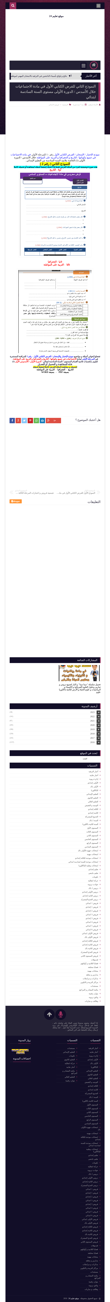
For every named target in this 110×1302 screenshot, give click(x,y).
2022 (92, 716)
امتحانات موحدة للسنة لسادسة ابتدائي (83, 862)
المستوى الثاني (92, 836)
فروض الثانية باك (91, 948)
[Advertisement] (55, 393)
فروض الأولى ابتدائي (90, 933)
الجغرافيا (61, 369)
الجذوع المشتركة (91, 817)
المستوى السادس (91, 847)
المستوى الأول (92, 828)
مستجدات (94, 986)
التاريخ (71, 369)
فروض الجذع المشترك (89, 952)
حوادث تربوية (93, 884)
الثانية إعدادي (93, 813)
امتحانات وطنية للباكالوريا (88, 866)
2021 (92, 721)
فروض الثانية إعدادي (90, 945)
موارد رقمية (93, 994)
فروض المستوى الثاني (89, 956)
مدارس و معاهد (92, 975)
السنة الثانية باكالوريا (90, 824)
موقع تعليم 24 (56, 16)
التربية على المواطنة (46, 369)
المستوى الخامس (91, 839)
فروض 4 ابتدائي (92, 922)
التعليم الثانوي (93, 798)
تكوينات (95, 877)
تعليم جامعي (93, 873)
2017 (92, 738)
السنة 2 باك (93, 820)
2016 (92, 742)
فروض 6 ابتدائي (54, 105)
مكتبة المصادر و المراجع (88, 990)
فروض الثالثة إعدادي (90, 941)
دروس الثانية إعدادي (90, 896)
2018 (92, 734)
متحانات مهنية (92, 971)
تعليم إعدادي (93, 869)
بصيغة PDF (64, 372)
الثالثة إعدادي (93, 809)
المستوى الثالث (92, 832)
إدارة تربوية (93, 779)
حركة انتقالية (93, 881)
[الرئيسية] (94, 65)
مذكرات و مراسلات (90, 979)
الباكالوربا (94, 790)
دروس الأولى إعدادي (90, 892)
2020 (92, 725)
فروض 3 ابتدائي (92, 915)
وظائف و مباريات (91, 1001)
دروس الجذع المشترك (89, 900)
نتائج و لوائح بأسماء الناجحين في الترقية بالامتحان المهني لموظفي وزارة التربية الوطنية (46, 76)
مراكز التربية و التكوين (89, 982)
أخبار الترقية (93, 772)
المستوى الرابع (92, 843)
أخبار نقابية (94, 775)
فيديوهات (94, 960)
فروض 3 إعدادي (92, 918)
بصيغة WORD (48, 372)
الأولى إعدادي (93, 783)
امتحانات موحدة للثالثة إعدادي (86, 858)
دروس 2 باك (93, 888)
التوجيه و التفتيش (91, 805)
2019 (92, 729)
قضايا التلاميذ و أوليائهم (89, 963)
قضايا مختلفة (93, 967)
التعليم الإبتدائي (92, 794)
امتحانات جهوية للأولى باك (88, 851)
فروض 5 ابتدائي (92, 926)
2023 (92, 712)
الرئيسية (65, 105)
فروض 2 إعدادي (92, 911)
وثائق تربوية (93, 997)
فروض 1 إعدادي (92, 907)
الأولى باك (94, 787)
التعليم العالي (93, 802)
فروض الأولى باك (91, 937)
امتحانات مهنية (92, 854)
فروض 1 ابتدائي (92, 903)
